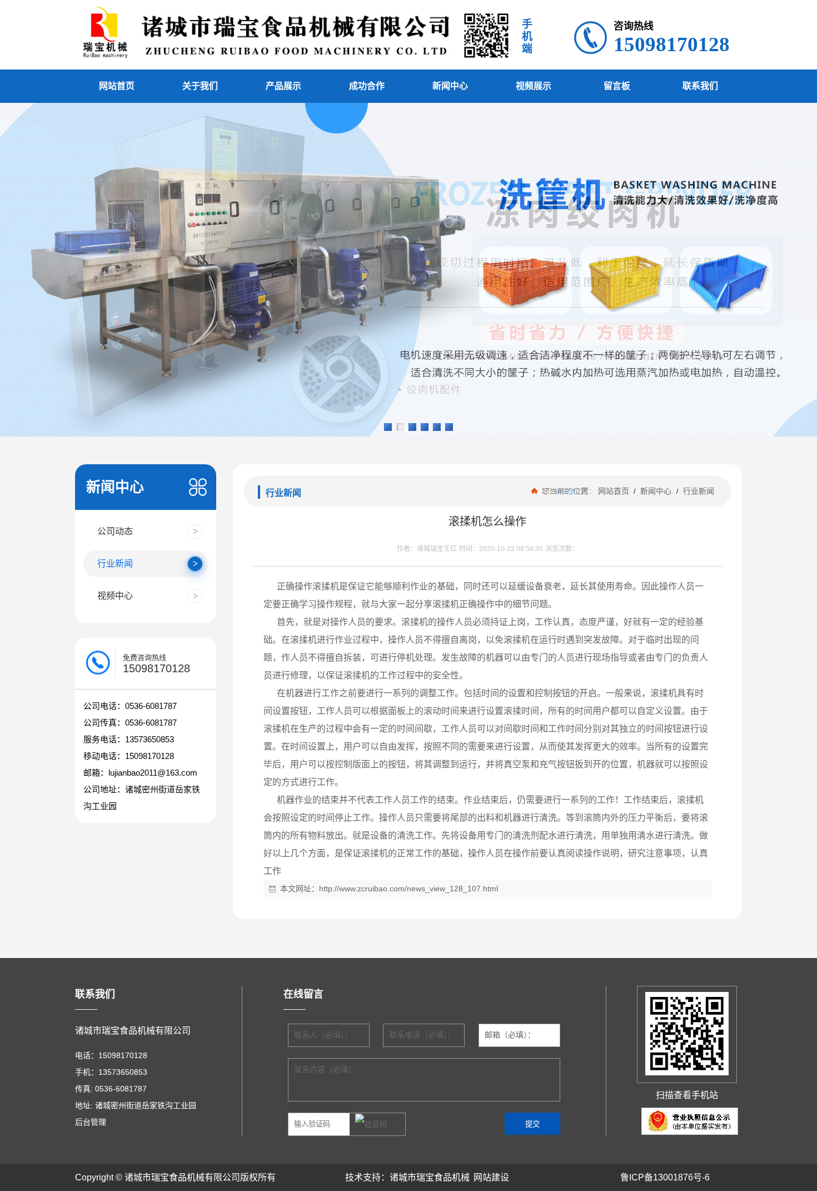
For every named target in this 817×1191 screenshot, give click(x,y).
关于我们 (200, 86)
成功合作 (367, 86)
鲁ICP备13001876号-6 (665, 1177)
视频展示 (533, 86)
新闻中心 (450, 86)
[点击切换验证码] (371, 1125)
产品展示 (283, 86)
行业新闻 (697, 491)
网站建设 (491, 1177)
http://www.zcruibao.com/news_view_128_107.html (408, 888)
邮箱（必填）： (510, 1035)
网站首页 (116, 86)
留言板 (617, 86)
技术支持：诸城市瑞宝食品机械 (407, 1177)
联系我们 (700, 86)
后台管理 (90, 1122)
